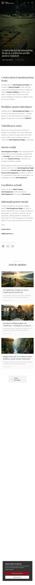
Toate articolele (17, 379)
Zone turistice (8, 36)
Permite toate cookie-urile (17, 573)
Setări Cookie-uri (17, 577)
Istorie (18, 36)
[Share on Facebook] (3, 246)
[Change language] (28, 2)
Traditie (26, 36)
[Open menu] (32, 2)
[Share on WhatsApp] (12, 246)
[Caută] (24, 2)
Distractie (16, 39)
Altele (25, 39)
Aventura (6, 39)
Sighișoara (6, 42)
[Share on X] (8, 246)
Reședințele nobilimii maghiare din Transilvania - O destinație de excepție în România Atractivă (17, 325)
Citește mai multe (9, 569)
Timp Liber (17, 42)
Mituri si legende (8, 45)
